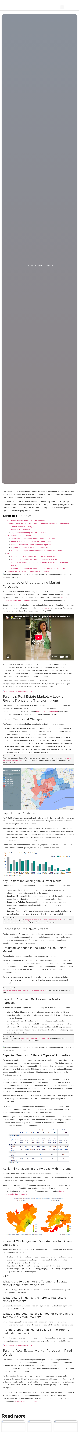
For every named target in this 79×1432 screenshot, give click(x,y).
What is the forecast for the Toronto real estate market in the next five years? (42, 556)
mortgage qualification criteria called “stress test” (43, 920)
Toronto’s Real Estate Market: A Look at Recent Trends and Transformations (38, 524)
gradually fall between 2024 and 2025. (35, 1038)
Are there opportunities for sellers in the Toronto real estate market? (39, 568)
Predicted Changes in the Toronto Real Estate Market (33, 539)
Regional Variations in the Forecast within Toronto (31, 547)
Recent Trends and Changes (22, 527)
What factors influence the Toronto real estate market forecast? (36, 559)
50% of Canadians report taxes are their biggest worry (23, 990)
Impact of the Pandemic (20, 530)
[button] (62, 7)
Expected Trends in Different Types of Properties (31, 545)
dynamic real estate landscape (28, 1401)
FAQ (8, 553)
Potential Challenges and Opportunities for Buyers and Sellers (36, 550)
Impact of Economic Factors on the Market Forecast (32, 542)
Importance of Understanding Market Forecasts (26, 521)
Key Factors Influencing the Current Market (28, 533)
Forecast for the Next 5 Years (19, 536)
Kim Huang (44, 608)
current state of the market (47, 711)
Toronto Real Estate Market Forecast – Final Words (28, 571)
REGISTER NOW (39, 2)
